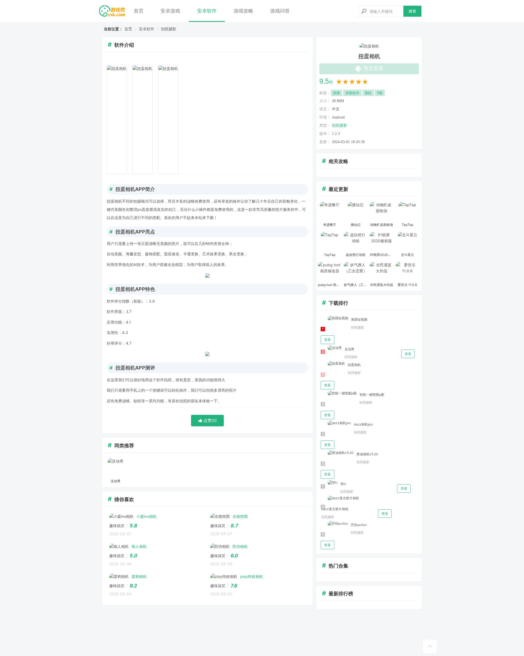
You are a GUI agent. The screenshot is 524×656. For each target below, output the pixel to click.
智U (343, 484)
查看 (327, 340)
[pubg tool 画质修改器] (329, 271)
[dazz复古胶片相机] (340, 498)
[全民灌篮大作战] (381, 271)
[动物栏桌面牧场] (381, 211)
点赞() (209, 420)
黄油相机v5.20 (367, 454)
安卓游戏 (170, 11)
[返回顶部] (430, 646)
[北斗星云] (407, 241)
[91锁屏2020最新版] (381, 241)
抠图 (336, 93)
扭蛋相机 (354, 365)
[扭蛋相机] (332, 364)
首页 (139, 11)
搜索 (412, 11)
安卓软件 (207, 11)
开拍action (359, 525)
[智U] (329, 483)
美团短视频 (359, 319)
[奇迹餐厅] (329, 211)
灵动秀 (349, 349)
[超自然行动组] (355, 241)
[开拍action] (334, 524)
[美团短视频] (334, 318)
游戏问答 (280, 11)
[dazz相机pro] (335, 423)
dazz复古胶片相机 (335, 509)
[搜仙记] (355, 211)
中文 (336, 109)
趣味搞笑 (116, 525)
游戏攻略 (243, 11)
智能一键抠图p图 (371, 394)
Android (338, 117)
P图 (380, 93)
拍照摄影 (168, 28)
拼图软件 (352, 93)
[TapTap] (407, 211)
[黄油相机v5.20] (337, 453)
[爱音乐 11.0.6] (407, 271)
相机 (368, 93)
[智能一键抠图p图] (338, 393)
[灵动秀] (115, 468)
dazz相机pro (363, 424)
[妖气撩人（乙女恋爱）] (355, 271)
